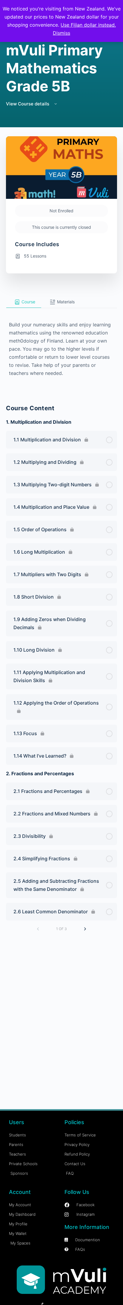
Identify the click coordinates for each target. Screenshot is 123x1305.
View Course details (28, 104)
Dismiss (61, 33)
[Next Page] (85, 929)
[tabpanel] (61, 348)
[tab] (23, 302)
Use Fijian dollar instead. (88, 25)
